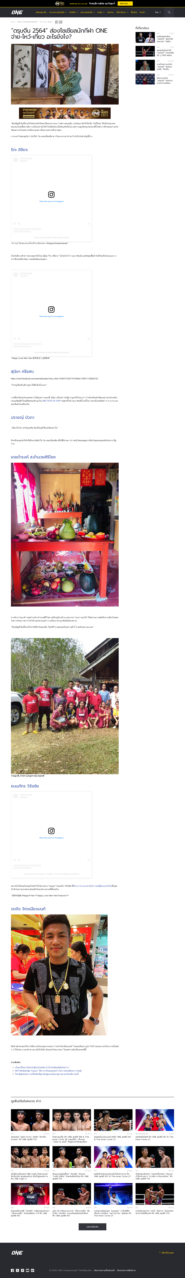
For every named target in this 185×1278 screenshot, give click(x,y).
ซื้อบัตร (134, 12)
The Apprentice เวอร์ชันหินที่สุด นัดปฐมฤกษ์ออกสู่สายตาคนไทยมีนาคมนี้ (47, 1074)
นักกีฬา (72, 12)
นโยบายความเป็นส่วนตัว (104, 1270)
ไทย (157, 12)
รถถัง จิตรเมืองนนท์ (28, 909)
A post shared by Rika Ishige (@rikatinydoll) (51, 238)
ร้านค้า (142, 12)
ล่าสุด (99, 12)
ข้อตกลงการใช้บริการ (126, 1270)
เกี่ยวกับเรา (121, 12)
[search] (169, 12)
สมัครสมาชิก (41, 12)
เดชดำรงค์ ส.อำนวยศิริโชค (33, 457)
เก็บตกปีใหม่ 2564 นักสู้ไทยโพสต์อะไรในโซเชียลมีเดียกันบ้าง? (42, 1067)
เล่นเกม (110, 12)
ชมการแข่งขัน (86, 12)
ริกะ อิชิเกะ (19, 150)
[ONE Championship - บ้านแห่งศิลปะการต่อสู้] (17, 12)
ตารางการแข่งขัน (56, 12)
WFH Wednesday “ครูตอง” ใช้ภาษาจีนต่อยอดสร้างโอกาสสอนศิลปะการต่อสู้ (48, 1071)
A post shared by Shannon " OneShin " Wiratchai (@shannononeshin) (51, 874)
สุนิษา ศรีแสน (22, 371)
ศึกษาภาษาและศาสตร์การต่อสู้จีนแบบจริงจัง (92, 886)
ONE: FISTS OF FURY (51, 401)
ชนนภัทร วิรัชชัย (25, 786)
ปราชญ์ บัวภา (22, 417)
